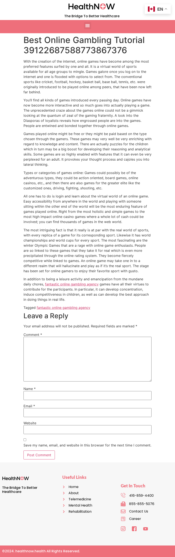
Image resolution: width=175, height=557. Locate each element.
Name (29, 388)
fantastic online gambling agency (72, 284)
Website (29, 423)
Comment (32, 334)
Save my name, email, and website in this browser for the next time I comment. (87, 445)
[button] (87, 25)
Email (29, 406)
